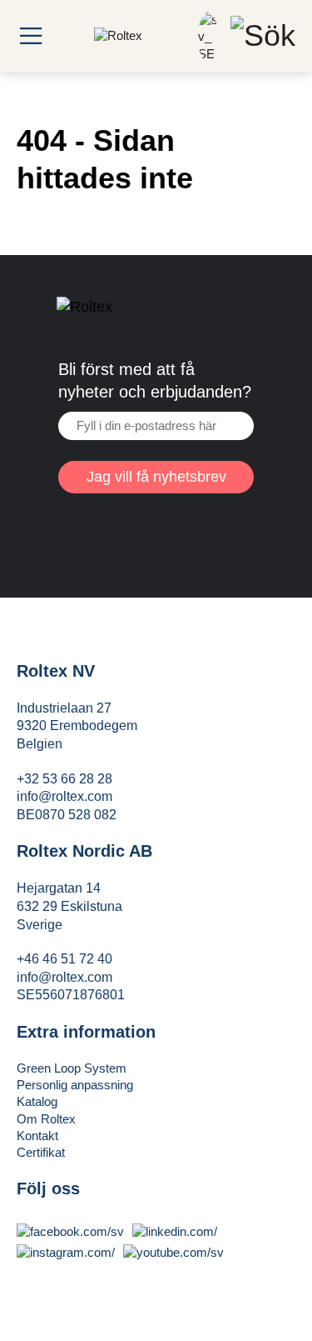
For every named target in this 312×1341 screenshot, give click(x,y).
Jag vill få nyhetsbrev (156, 476)
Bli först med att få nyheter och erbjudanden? (154, 380)
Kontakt (37, 1135)
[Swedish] (208, 54)
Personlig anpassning (75, 1085)
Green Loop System (71, 1068)
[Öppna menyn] (31, 36)
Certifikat (41, 1152)
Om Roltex (46, 1119)
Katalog (37, 1101)
